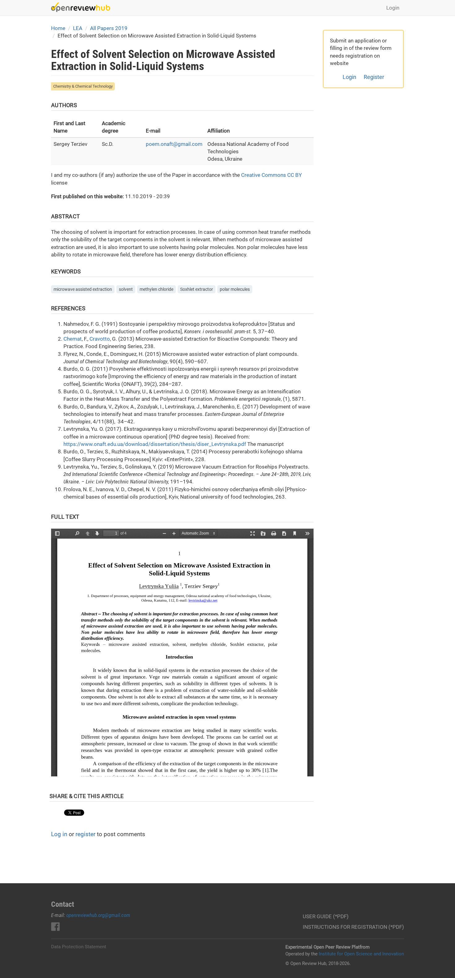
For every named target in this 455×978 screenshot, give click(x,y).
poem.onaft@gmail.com (174, 144)
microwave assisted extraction (83, 289)
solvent (126, 289)
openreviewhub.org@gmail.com (98, 915)
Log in (59, 834)
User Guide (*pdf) (326, 916)
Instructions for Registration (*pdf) (353, 927)
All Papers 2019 (109, 28)
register (85, 834)
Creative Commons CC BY (271, 175)
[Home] (83, 7)
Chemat (72, 339)
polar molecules (235, 289)
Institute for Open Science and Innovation (361, 954)
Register (374, 77)
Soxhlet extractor (196, 289)
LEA (77, 28)
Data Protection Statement (78, 947)
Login (392, 8)
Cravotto (99, 339)
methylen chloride (156, 289)
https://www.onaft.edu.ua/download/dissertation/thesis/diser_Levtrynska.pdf (154, 444)
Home (58, 28)
